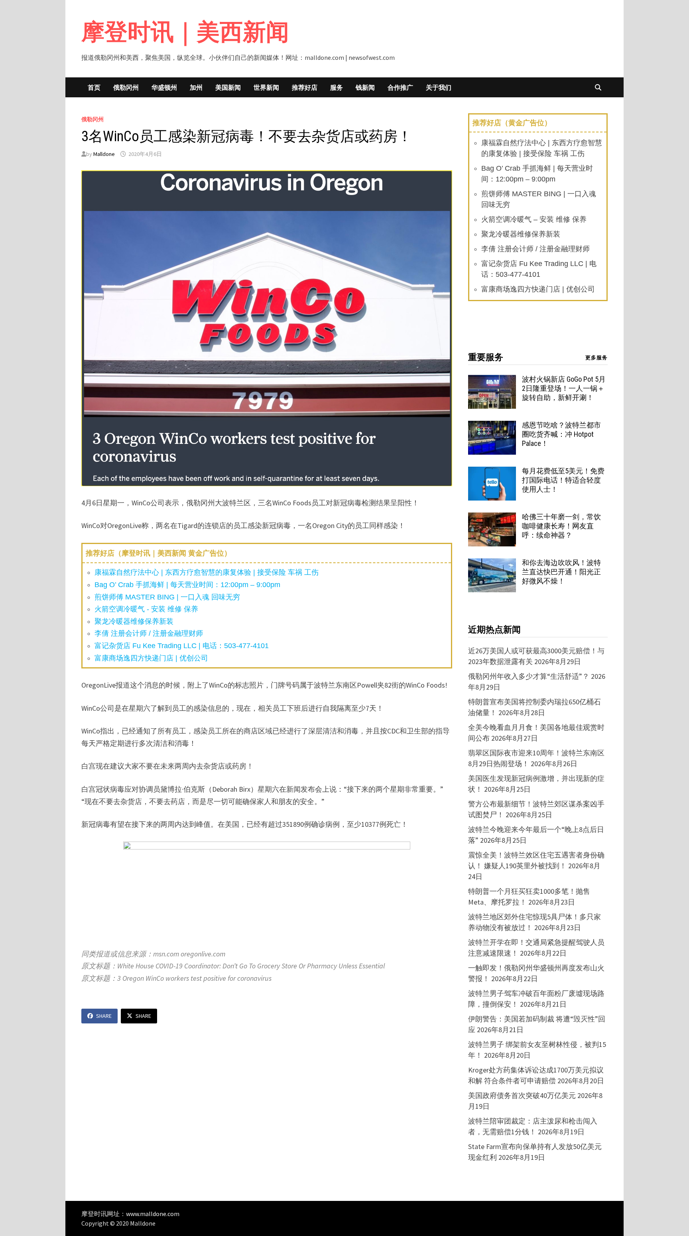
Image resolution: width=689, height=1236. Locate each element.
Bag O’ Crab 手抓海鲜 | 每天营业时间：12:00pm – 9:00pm (187, 585)
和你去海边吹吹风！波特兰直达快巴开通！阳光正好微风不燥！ (561, 571)
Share (104, 1015)
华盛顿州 (164, 87)
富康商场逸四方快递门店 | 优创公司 (151, 658)
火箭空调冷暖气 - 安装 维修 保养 (146, 609)
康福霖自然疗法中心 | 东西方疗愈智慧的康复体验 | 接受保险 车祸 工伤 (206, 572)
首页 (94, 87)
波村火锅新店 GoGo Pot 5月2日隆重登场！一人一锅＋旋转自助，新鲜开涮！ (564, 388)
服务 (336, 87)
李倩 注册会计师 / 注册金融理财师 (148, 633)
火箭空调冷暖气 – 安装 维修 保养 (534, 219)
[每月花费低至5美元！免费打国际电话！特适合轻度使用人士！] (492, 472)
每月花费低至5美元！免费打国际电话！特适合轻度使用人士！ (563, 480)
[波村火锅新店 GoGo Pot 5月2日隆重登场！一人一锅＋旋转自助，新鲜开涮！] (492, 380)
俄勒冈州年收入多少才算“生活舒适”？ (528, 676)
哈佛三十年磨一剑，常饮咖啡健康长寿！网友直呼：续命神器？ (561, 526)
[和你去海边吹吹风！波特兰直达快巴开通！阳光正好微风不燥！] (492, 563)
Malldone (104, 154)
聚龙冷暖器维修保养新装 (133, 621)
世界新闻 (266, 87)
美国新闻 (228, 87)
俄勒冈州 (126, 87)
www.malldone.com (152, 1214)
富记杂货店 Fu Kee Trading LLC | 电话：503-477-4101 (181, 646)
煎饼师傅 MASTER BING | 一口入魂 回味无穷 (167, 597)
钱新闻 (365, 87)
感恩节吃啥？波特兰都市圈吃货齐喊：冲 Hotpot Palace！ (561, 434)
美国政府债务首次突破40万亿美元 (522, 1095)
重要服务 (485, 357)
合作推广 (400, 87)
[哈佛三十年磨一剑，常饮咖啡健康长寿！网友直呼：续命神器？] (492, 517)
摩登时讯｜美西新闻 (185, 31)
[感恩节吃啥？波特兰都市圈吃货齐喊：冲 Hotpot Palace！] (492, 426)
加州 (196, 87)
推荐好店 (304, 87)
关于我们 (438, 87)
